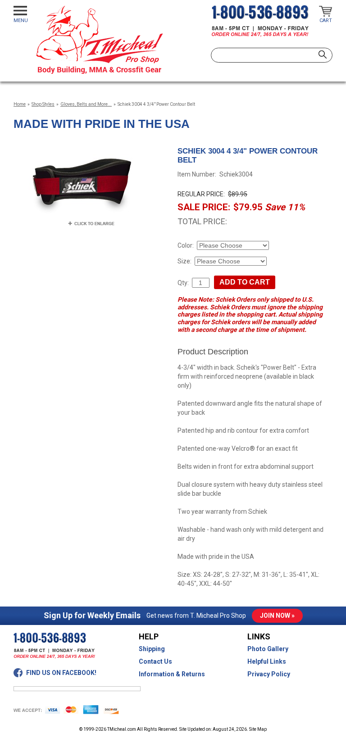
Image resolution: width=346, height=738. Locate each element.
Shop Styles (43, 104)
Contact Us (155, 661)
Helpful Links (266, 661)
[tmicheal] (99, 40)
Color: (186, 245)
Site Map (258, 729)
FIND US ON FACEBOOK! (61, 672)
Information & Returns (172, 674)
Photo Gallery (267, 648)
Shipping (152, 648)
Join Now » (277, 615)
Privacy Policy (268, 674)
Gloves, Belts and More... (86, 104)
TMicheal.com (121, 729)
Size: (184, 261)
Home (20, 104)
